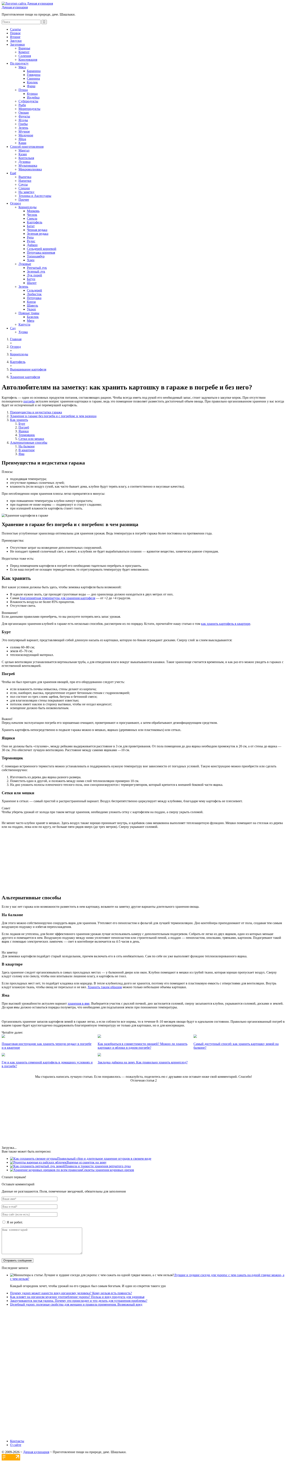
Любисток (34, 294)
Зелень (23, 127)
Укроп (31, 309)
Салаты (15, 29)
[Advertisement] (143, 861)
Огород (15, 203)
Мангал (23, 150)
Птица (23, 90)
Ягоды (23, 120)
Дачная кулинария (15, 7)
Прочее (23, 199)
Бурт (21, 423)
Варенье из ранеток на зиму (87, 1162)
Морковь (33, 211)
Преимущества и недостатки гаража (36, 412)
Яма (21, 454)
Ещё (13, 173)
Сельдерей (34, 290)
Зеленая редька (37, 233)
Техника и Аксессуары (34, 196)
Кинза (31, 301)
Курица (32, 93)
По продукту (19, 63)
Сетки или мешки (31, 439)
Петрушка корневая (41, 252)
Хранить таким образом (105, 987)
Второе (15, 37)
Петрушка (34, 298)
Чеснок (32, 214)
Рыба (22, 105)
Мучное (24, 131)
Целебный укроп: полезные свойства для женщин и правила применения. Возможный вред (76, 1304)
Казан (22, 154)
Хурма (23, 332)
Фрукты (24, 116)
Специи (24, 188)
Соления (24, 56)
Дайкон (32, 245)
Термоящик (26, 435)
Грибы (23, 124)
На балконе (26, 446)
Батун (31, 279)
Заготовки (17, 44)
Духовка (24, 162)
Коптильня (26, 158)
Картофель (34, 222)
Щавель (32, 305)
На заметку (26, 192)
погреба (29, 401)
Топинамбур (36, 256)
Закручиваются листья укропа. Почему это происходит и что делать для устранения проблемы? (78, 1300)
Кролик (32, 82)
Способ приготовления (26, 146)
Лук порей (34, 275)
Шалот (32, 283)
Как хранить (19, 420)
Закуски (16, 40)
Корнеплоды (27, 207)
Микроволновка (30, 169)
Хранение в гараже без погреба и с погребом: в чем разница (53, 416)
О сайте (15, 1445)
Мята (30, 320)
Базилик (33, 317)
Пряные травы (28, 313)
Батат (31, 226)
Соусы (23, 184)
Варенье (24, 48)
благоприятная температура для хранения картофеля (57, 598)
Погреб (23, 427)
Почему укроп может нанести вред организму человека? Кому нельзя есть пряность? (71, 1293)
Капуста (24, 324)
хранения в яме (79, 1003)
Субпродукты (28, 101)
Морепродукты (29, 109)
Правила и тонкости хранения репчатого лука (98, 1166)
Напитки (24, 180)
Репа (30, 237)
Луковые (24, 264)
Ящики (23, 431)
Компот (23, 52)
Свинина (33, 78)
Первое (15, 33)
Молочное (25, 135)
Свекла (32, 218)
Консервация (27, 59)
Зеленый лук (36, 271)
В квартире (26, 450)
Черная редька (37, 230)
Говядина (33, 75)
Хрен (30, 260)
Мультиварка (27, 165)
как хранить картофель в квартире (225, 623)
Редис (31, 241)
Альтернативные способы (28, 442)
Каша (22, 143)
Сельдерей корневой (41, 249)
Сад (13, 328)
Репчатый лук (37, 267)
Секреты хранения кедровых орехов (108, 1170)
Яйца (22, 139)
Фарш (31, 86)
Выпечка (24, 177)
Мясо (22, 67)
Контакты (17, 1441)
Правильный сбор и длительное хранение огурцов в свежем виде (104, 1158)
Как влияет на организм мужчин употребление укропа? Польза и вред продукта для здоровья (77, 1297)
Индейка (33, 97)
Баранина (34, 71)
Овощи (23, 112)
